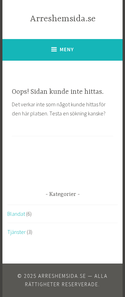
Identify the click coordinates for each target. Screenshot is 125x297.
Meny (67, 49)
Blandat (16, 213)
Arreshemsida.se (62, 19)
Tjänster (16, 231)
